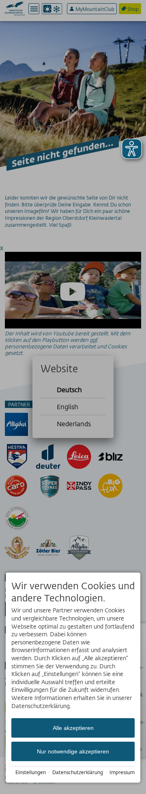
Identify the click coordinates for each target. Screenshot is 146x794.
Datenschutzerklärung (77, 772)
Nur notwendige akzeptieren (73, 751)
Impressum (122, 772)
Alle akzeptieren (73, 728)
